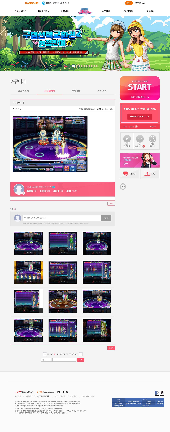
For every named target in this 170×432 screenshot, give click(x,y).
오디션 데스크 (20, 11)
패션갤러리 (49, 90)
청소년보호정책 (60, 396)
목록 (111, 203)
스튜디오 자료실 (42, 11)
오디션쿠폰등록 (127, 145)
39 (73, 354)
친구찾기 (106, 11)
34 (57, 354)
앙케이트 (75, 90)
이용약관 (29, 396)
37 (67, 354)
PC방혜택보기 (152, 145)
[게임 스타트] (140, 85)
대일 (19, 109)
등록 (106, 218)
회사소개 (18, 396)
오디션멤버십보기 (138, 145)
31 (48, 354)
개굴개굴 (30, 252)
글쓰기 (111, 348)
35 (60, 354)
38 (70, 354)
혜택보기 (153, 126)
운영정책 (73, 396)
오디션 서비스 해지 (87, 396)
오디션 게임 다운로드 (140, 97)
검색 (80, 360)
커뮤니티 (65, 11)
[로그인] (129, 3)
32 (51, 354)
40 (76, 354)
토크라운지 (23, 90)
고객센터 (150, 11)
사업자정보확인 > (74, 403)
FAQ (150, 174)
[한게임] (31, 3)
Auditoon (101, 90)
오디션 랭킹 (128, 11)
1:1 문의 (129, 174)
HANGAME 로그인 (139, 117)
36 (63, 354)
